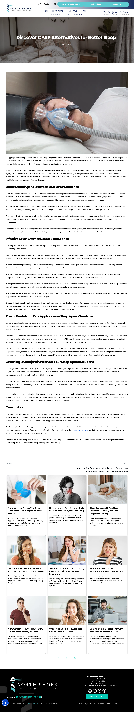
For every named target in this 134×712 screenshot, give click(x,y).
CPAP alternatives (80, 430)
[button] (5, 703)
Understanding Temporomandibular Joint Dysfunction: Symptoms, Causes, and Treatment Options (101, 470)
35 (75, 658)
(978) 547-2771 (99, 679)
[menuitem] (46, 11)
